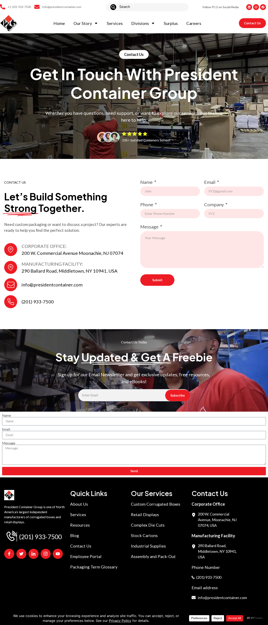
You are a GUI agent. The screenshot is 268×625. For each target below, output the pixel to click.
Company (214, 204)
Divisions (140, 23)
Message (149, 226)
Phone (147, 204)
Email (210, 182)
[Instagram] (256, 7)
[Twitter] (21, 554)
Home (59, 23)
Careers (193, 23)
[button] (134, 54)
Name (146, 182)
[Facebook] (263, 7)
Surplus (171, 23)
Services (115, 23)
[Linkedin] (249, 7)
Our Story (82, 23)
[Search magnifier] (113, 7)
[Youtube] (58, 554)
